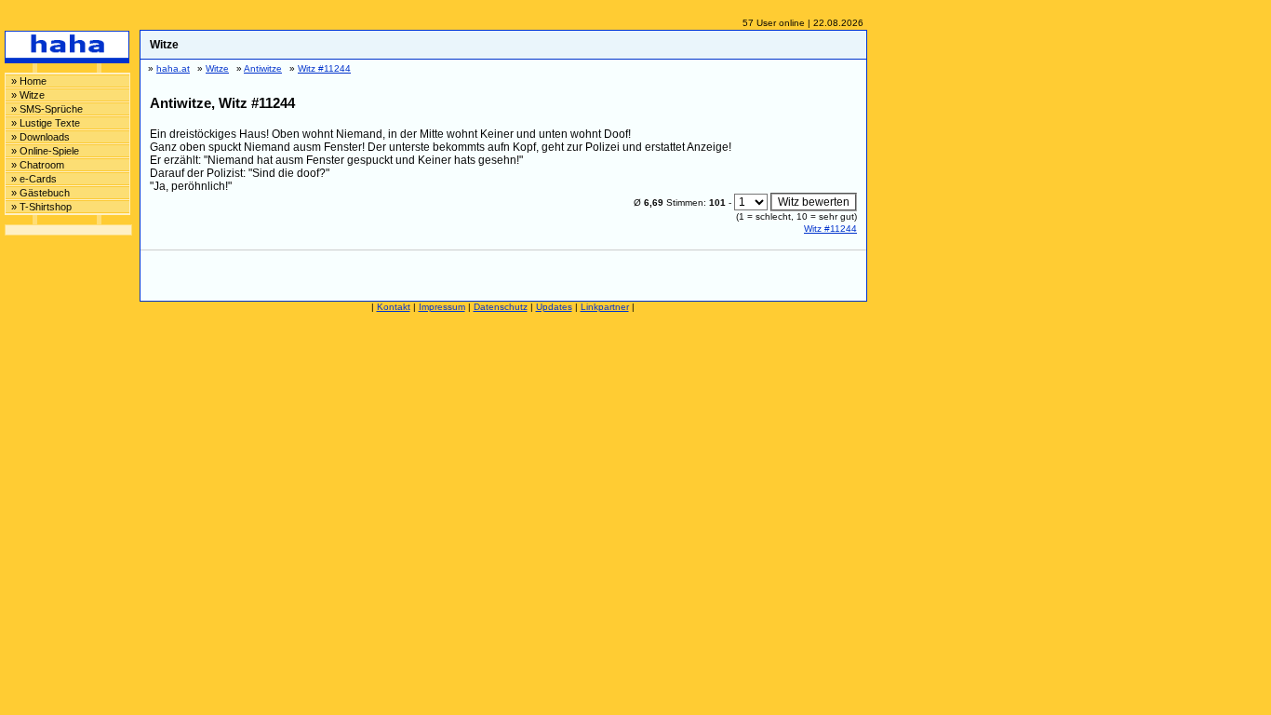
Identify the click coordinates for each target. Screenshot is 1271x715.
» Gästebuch (40, 192)
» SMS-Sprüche (47, 109)
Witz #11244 (830, 228)
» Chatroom (37, 164)
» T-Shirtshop (41, 206)
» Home (29, 81)
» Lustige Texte (45, 122)
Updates (554, 307)
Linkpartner (605, 307)
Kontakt (393, 307)
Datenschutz (501, 307)
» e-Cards (34, 178)
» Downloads (40, 136)
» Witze (28, 95)
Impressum (442, 307)
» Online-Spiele (45, 150)
